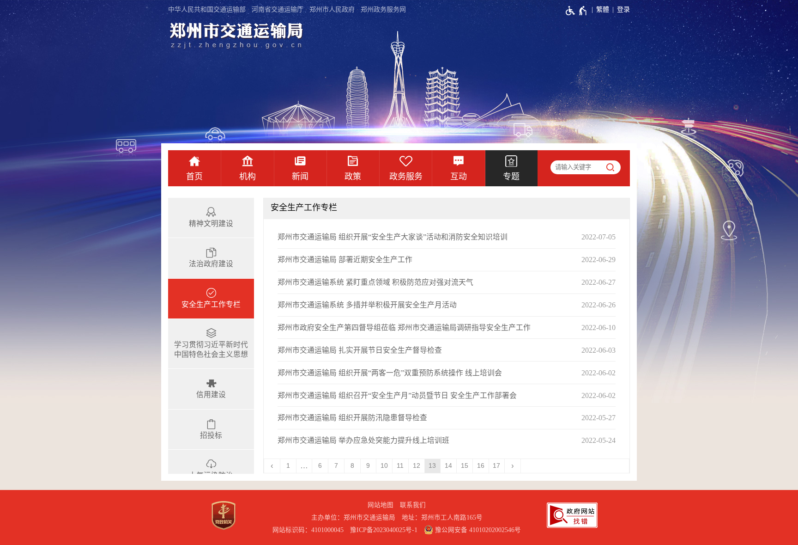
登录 (623, 9)
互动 (458, 176)
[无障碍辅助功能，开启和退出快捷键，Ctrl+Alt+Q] (576, 10)
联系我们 (413, 505)
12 (416, 465)
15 (464, 465)
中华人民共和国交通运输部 (207, 9)
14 (448, 465)
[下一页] (513, 466)
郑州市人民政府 (332, 9)
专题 (511, 176)
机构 (247, 176)
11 (400, 465)
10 (384, 465)
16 (480, 465)
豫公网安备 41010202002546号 (477, 530)
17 (496, 465)
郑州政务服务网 (383, 9)
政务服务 (406, 176)
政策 (353, 176)
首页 (194, 176)
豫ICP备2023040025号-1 (383, 530)
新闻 (300, 176)
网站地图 (380, 505)
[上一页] (272, 466)
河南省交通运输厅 (277, 9)
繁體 (602, 9)
